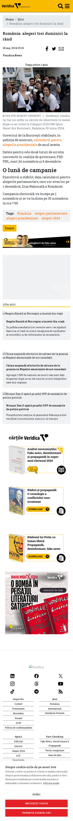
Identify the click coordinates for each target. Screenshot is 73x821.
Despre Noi (18, 699)
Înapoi (9, 228)
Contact (18, 703)
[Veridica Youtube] (60, 683)
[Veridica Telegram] (36, 691)
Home (9, 19)
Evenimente (18, 708)
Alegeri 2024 (18, 750)
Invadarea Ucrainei (54, 713)
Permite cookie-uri (36, 812)
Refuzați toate (36, 803)
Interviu (18, 746)
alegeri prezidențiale (22, 218)
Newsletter (18, 713)
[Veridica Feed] (60, 691)
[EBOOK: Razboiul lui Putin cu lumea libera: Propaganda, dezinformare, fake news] (36, 546)
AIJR (18, 722)
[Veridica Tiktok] (12, 691)
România (24, 213)
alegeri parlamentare (51, 213)
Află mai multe (51, 783)
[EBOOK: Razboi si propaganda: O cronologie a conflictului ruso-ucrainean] (36, 499)
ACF (18, 755)
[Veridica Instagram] (12, 683)
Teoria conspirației (54, 750)
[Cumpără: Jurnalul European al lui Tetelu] (36, 602)
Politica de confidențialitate (18, 727)
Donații (18, 718)
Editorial (18, 741)
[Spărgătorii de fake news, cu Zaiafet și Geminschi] (36, 241)
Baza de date (54, 755)
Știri (21, 19)
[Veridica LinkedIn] (12, 675)
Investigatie (18, 760)
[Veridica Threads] (36, 683)
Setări (36, 794)
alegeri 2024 (51, 218)
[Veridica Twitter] (60, 675)
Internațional (54, 708)
